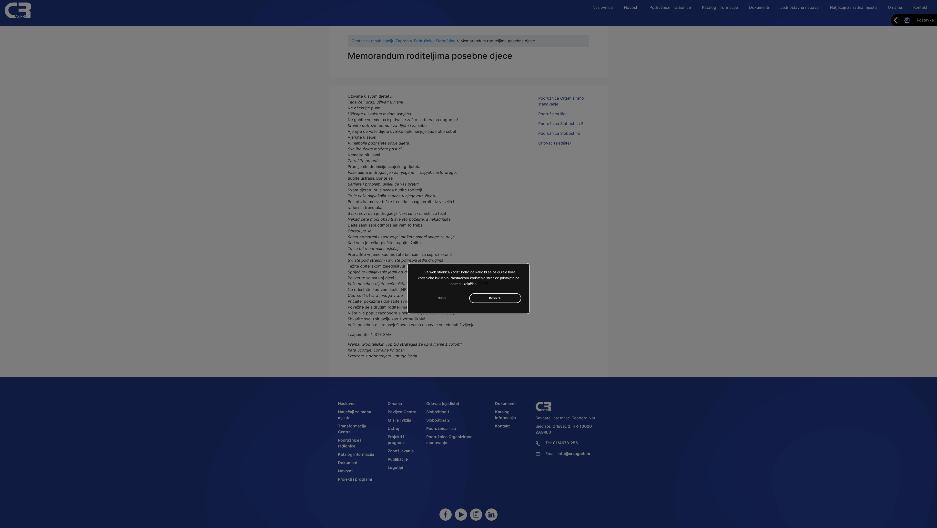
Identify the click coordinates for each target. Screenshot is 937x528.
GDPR (483, 284)
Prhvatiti (495, 298)
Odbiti (442, 298)
